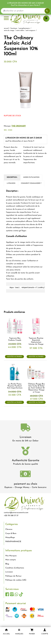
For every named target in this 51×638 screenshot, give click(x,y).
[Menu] (6, 18)
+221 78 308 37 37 (11, 515)
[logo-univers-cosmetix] (25, 18)
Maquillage (10, 537)
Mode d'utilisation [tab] (31, 177)
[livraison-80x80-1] (25, 428)
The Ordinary (18, 126)
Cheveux (8, 529)
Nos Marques (11, 556)
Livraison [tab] (11, 183)
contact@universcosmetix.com (16, 512)
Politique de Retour (13, 576)
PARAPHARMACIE (13, 542)
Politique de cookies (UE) (15, 580)
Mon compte (10, 560)
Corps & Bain (10, 533)
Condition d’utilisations (14, 568)
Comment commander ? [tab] (31, 183)
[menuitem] (6, 18)
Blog (7, 564)
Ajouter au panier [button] (14, 356)
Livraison (25, 437)
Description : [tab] (12, 177)
